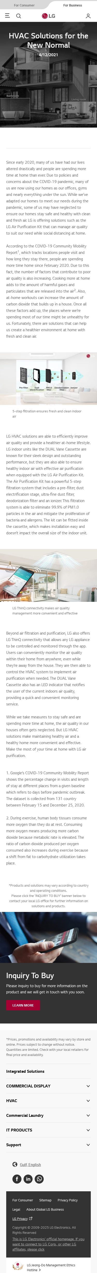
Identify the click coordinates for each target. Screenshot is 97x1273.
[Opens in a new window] (16, 1179)
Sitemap (45, 1200)
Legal (16, 1209)
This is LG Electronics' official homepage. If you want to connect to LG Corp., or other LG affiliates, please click (48, 1244)
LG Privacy (20, 1218)
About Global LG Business (45, 1209)
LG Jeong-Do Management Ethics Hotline (51, 1267)
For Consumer (22, 1200)
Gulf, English (30, 1164)
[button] (48, 1071)
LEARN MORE (23, 1005)
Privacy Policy (68, 1200)
